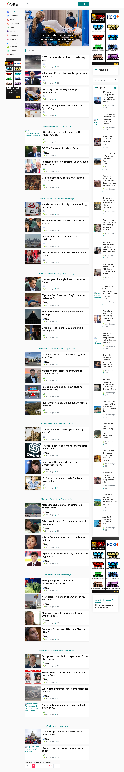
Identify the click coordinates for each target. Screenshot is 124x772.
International (14, 23)
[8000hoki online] (9, 64)
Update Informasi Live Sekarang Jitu (57, 499)
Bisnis (11, 27)
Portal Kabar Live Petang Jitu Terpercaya (57, 273)
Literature (13, 47)
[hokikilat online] (18, 64)
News (11, 20)
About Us (98, 600)
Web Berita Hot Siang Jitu (57, 726)
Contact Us (107, 600)
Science (12, 51)
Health (11, 54)
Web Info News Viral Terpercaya (57, 574)
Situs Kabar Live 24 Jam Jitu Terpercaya (57, 348)
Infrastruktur (14, 35)
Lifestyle (12, 39)
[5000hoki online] (18, 69)
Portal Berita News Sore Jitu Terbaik (57, 424)
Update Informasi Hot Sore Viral (57, 126)
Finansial (12, 31)
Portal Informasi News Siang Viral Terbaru (57, 650)
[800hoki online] (9, 79)
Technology (13, 43)
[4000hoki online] (9, 84)
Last (56, 766)
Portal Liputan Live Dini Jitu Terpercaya (57, 198)
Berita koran (13, 16)
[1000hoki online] (9, 69)
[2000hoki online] (18, 79)
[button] (30, 28)
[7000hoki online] (9, 74)
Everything (13, 12)
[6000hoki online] (18, 84)
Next (50, 766)
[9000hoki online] (18, 74)
